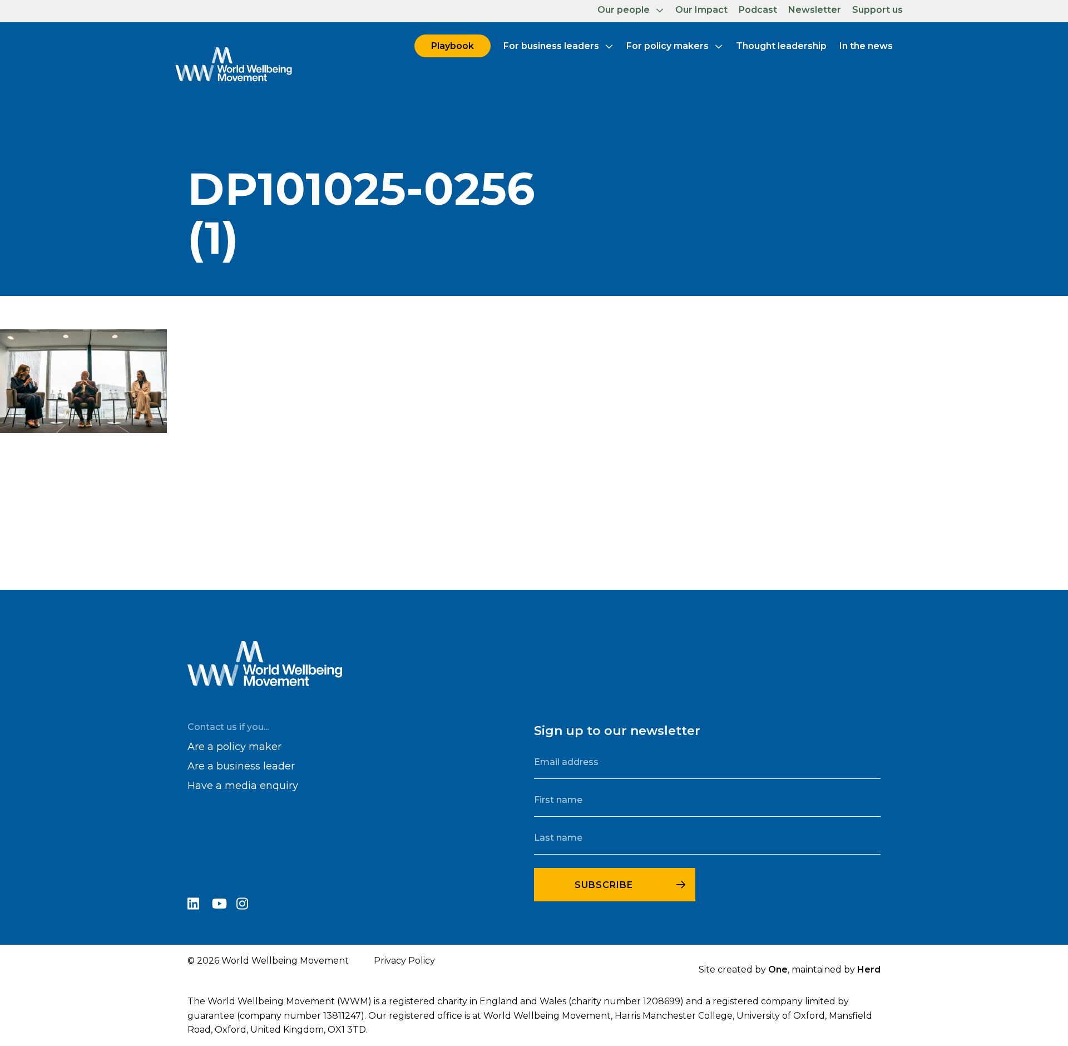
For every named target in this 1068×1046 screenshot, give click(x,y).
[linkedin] (199, 905)
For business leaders (551, 46)
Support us (877, 9)
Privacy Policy (404, 960)
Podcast (758, 9)
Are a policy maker (234, 747)
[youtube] (224, 905)
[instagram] (247, 905)
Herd (869, 969)
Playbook (452, 46)
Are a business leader (241, 766)
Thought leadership (781, 46)
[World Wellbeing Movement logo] (233, 64)
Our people (623, 9)
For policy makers (667, 46)
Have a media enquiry (242, 785)
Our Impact (701, 9)
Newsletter (814, 9)
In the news (866, 46)
